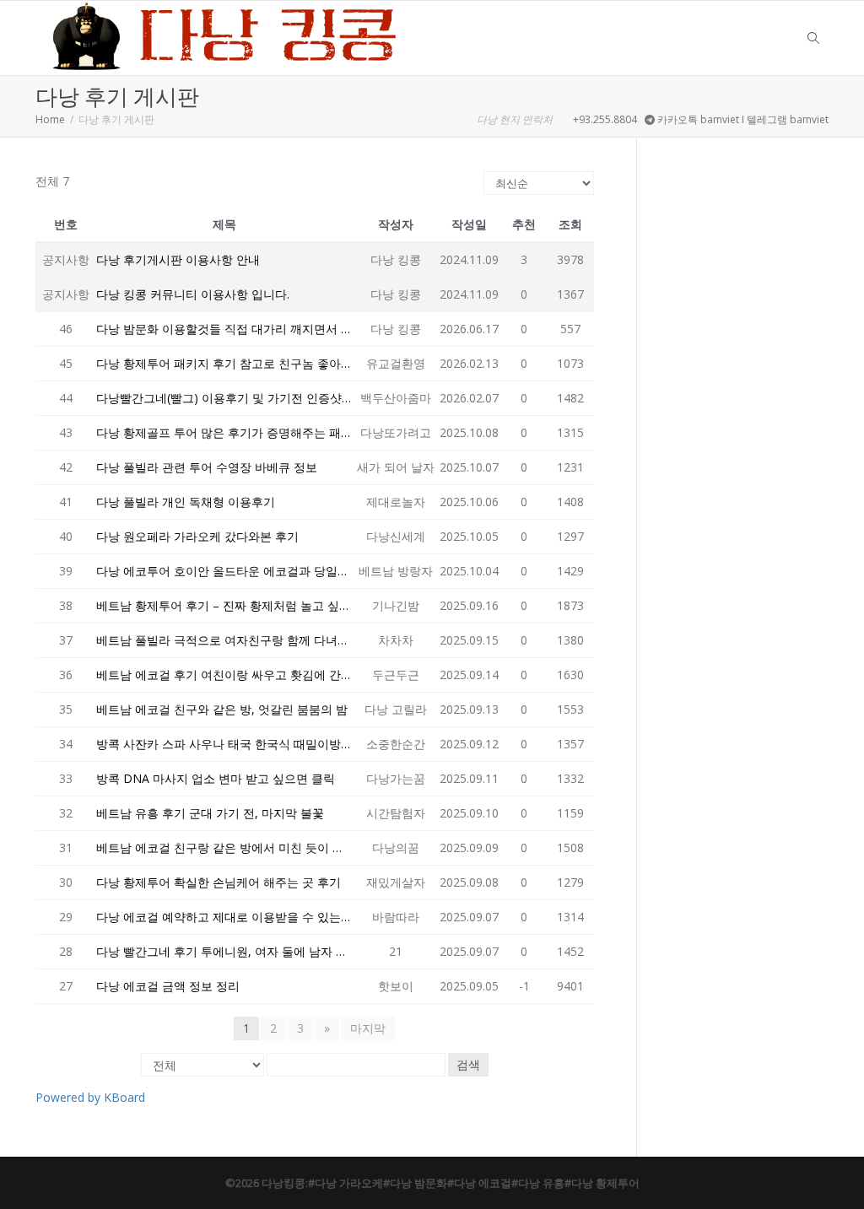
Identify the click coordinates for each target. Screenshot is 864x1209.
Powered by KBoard (90, 1097)
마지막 (368, 1028)
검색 (468, 1064)
